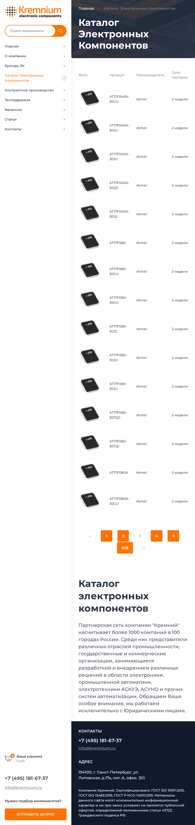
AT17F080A (118, 472)
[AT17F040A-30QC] (90, 185)
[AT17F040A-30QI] (90, 214)
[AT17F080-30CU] (90, 271)
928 (125, 548)
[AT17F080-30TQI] (90, 443)
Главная (86, 8)
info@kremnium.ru (23, 787)
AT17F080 (117, 243)
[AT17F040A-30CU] (90, 99)
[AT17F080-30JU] (90, 357)
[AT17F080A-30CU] (90, 501)
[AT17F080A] (90, 472)
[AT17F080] (90, 242)
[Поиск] (60, 30)
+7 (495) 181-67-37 (26, 778)
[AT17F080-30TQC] (90, 415)
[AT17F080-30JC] (90, 329)
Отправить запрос (36, 814)
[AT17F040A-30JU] (90, 128)
